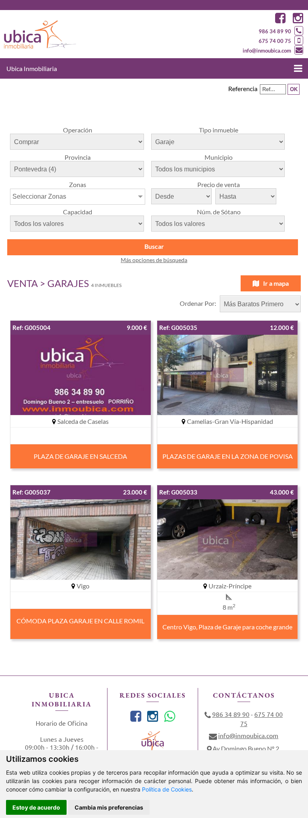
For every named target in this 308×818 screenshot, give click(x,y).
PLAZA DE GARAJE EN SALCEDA (80, 456)
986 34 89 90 (275, 31)
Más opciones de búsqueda (154, 259)
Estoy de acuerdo (36, 807)
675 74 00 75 (275, 41)
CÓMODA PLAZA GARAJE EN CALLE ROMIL (80, 621)
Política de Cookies (167, 789)
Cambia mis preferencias (109, 807)
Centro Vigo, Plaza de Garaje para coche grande (227, 627)
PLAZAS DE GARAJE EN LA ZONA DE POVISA (227, 456)
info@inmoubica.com (267, 50)
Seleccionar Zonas (39, 196)
